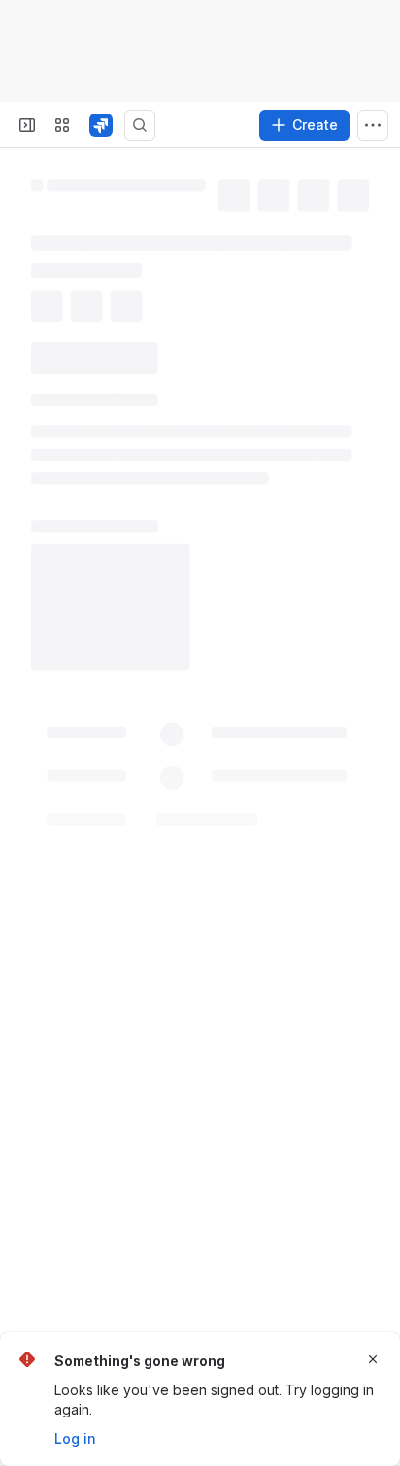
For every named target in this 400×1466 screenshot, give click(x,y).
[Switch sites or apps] (62, 125)
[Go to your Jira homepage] (101, 125)
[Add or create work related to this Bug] (50, 342)
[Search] (139, 125)
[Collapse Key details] (19, 389)
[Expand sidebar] (27, 125)
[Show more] (372, 125)
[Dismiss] (372, 1359)
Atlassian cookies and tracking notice (134, 43)
